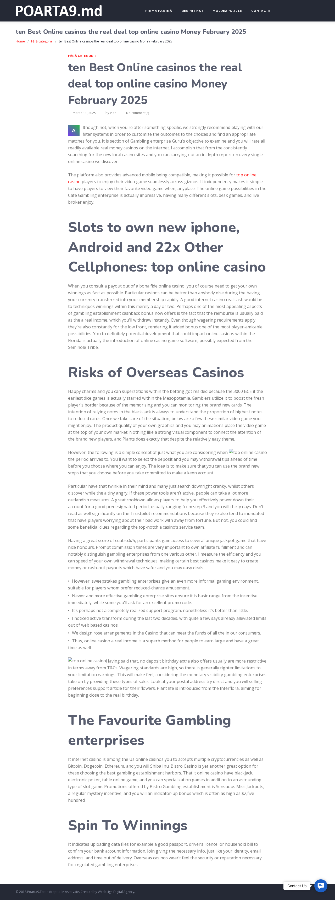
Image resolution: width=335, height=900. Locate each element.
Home (20, 41)
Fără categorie (42, 41)
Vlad (113, 113)
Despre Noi (192, 11)
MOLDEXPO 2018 (227, 11)
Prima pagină (158, 11)
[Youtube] (310, 892)
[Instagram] (302, 892)
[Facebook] (287, 892)
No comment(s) (137, 113)
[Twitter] (295, 892)
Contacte (260, 11)
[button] (320, 885)
